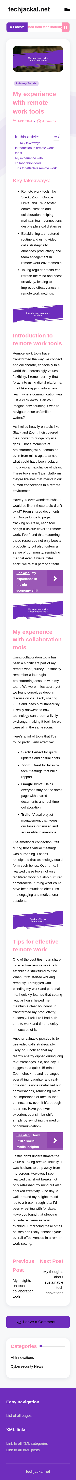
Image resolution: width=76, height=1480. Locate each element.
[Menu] (67, 9)
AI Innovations (22, 1358)
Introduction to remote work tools (34, 150)
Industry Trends (26, 83)
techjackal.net (29, 9)
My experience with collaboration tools (29, 160)
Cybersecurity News (27, 1366)
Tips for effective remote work (36, 168)
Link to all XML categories (27, 1443)
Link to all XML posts (23, 1450)
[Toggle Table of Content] (54, 137)
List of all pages (19, 1416)
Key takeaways (30, 143)
